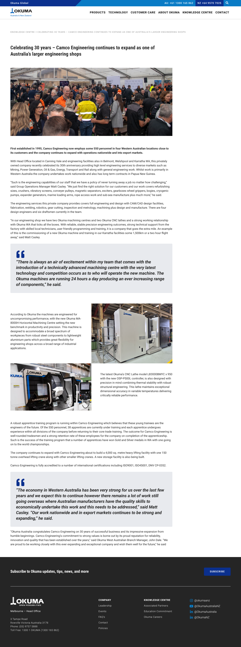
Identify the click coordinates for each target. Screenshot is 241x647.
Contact (103, 622)
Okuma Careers (153, 617)
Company (104, 600)
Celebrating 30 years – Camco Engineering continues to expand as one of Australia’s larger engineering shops (111, 32)
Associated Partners (156, 605)
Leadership (105, 605)
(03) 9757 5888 (28, 626)
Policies (103, 628)
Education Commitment (158, 611)
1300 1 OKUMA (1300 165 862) (40, 630)
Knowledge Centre (22, 32)
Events (102, 611)
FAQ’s (101, 617)
